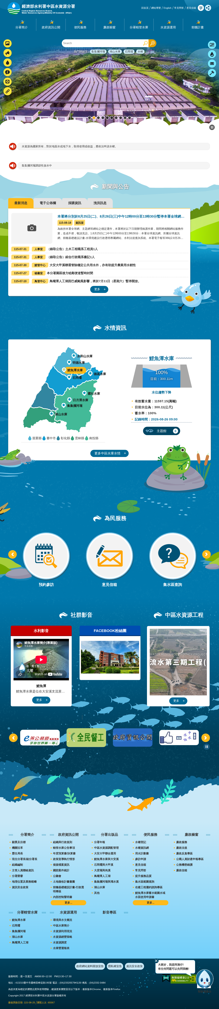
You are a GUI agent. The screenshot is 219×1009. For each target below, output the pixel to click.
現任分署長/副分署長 (24, 859)
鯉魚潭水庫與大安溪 (106, 859)
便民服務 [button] (80, 27)
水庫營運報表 (61, 948)
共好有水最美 (116, 117)
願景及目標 (19, 842)
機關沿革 (17, 847)
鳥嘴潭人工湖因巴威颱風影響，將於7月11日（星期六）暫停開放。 (77, 281)
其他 (97, 892)
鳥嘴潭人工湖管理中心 (103, 117)
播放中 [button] (212, 127)
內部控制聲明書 (62, 897)
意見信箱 (191, 7)
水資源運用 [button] (168, 27)
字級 (201, 8)
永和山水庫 (85, 356)
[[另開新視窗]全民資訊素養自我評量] (40, 737)
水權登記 (140, 842)
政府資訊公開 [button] (51, 27)
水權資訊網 (142, 847)
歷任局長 (17, 853)
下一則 (210, 86)
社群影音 (6, 82)
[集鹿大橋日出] (109, 86)
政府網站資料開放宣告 (90, 966)
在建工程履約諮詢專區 (149, 887)
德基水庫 (100, 374)
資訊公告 (6, 53)
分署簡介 (27, 834)
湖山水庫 (115, 51)
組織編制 (17, 864)
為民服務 (6, 72)
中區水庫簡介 (61, 925)
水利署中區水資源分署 (41, 8)
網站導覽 (156, 7)
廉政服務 (181, 842)
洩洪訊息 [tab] (100, 203)
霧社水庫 (94, 393)
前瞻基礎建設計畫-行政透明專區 (68, 889)
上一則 (12, 554)
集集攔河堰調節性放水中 (37, 165)
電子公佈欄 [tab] (48, 203)
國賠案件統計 (61, 870)
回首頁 (145, 7)
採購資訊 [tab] (74, 203)
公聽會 (57, 876)
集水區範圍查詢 (144, 881)
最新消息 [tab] (20, 203)
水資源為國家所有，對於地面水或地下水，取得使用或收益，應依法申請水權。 (70, 146)
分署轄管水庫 (27, 912)
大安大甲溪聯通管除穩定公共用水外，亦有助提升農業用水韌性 (75, 265)
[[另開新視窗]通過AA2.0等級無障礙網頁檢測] (183, 979)
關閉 (156, 960)
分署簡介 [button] (21, 27)
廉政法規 (181, 847)
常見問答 (179, 7)
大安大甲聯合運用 (105, 853)
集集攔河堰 (98, 51)
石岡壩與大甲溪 (103, 864)
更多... (68, 902)
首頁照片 (6, 44)
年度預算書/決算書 (64, 853)
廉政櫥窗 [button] (109, 27)
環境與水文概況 (62, 919)
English (167, 7)
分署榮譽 (17, 876)
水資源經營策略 (62, 936)
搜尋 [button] (145, 43)
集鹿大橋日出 (94, 117)
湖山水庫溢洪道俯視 (89, 117)
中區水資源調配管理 (106, 847)
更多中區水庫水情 (107, 453)
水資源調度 (60, 942)
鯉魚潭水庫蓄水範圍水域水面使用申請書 (150, 894)
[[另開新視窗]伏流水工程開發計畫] (178, 662)
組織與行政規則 (62, 842)
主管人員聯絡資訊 (23, 870)
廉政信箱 (181, 870)
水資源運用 (68, 912)
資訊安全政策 (20, 887)
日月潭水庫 (80, 400)
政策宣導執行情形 (64, 859)
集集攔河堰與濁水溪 (106, 881)
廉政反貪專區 (184, 853)
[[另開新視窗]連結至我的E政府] (166, 978)
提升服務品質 (143, 876)
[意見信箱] (109, 560)
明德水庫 (79, 362)
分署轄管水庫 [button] (139, 27)
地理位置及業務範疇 (24, 881)
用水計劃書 (142, 853)
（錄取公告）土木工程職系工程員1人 (56, 249)
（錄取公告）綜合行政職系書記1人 (54, 257)
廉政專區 (212, 73)
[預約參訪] (46, 560)
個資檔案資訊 (61, 864)
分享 (208, 8)
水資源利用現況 (62, 931)
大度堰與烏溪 (102, 870)
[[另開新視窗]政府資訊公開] (179, 738)
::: (1, 1)
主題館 (161, 431)
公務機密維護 (184, 864)
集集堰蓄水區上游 (98, 117)
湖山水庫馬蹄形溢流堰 (125, 117)
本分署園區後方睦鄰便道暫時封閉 (53, 273)
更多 (97, 289)
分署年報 (99, 842)
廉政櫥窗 (191, 834)
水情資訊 (6, 63)
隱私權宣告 (115, 966)
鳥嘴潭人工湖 (107, 117)
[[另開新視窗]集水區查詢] (173, 560)
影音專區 (109, 912)
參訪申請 (140, 859)
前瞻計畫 (197, 27)
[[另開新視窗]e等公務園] (86, 737)
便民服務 (150, 834)
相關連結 (6, 91)
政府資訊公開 (68, 834)
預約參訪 (212, 45)
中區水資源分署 (111, 117)
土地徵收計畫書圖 (64, 881)
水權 (140, 51)
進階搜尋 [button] (152, 43)
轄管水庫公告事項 (64, 847)
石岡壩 (129, 51)
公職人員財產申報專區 (190, 859)
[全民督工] (132, 737)
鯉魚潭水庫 (120, 117)
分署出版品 (109, 834)
